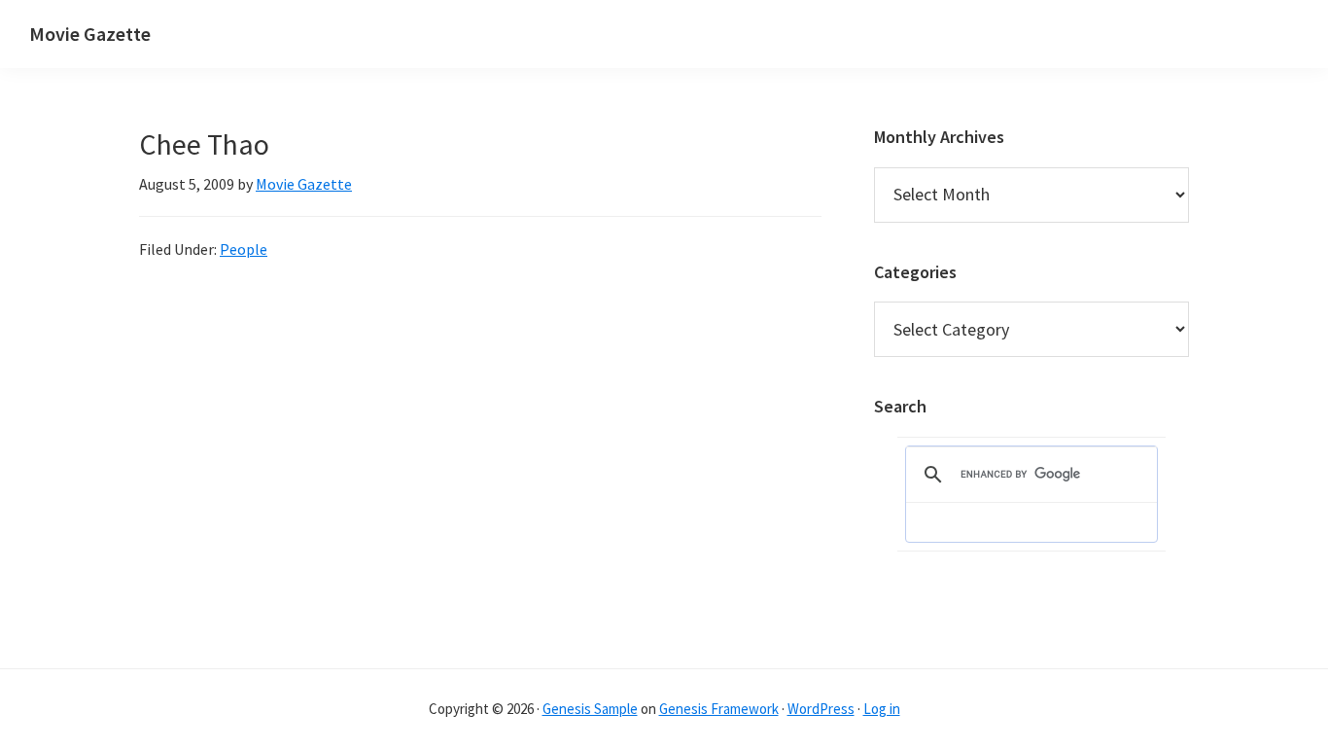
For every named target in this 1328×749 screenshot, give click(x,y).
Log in (881, 708)
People (243, 249)
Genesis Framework (719, 708)
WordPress (821, 708)
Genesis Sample (590, 708)
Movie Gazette (90, 33)
